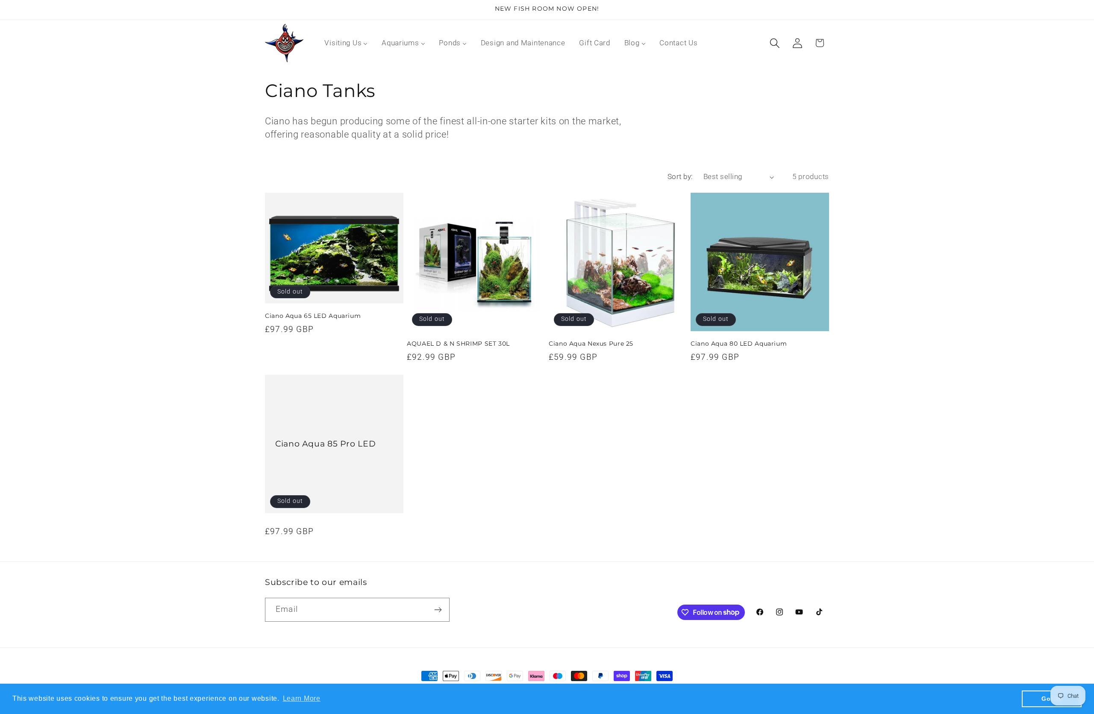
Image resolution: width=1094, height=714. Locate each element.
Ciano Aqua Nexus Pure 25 (591, 343)
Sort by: (680, 176)
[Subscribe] (437, 610)
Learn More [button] (302, 698)
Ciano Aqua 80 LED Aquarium (739, 343)
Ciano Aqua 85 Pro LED (325, 444)
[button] (774, 43)
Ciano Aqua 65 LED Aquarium (313, 315)
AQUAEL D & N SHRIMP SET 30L (458, 343)
